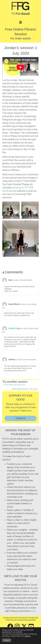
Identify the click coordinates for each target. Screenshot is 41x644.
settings (28, 636)
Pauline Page (14, 328)
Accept (6, 640)
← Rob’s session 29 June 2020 (13, 385)
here (33, 611)
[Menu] (20, 22)
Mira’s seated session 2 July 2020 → (25, 389)
